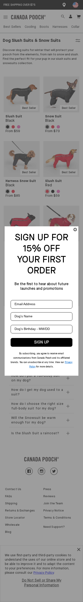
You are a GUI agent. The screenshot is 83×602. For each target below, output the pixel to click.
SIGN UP (41, 342)
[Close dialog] (75, 229)
